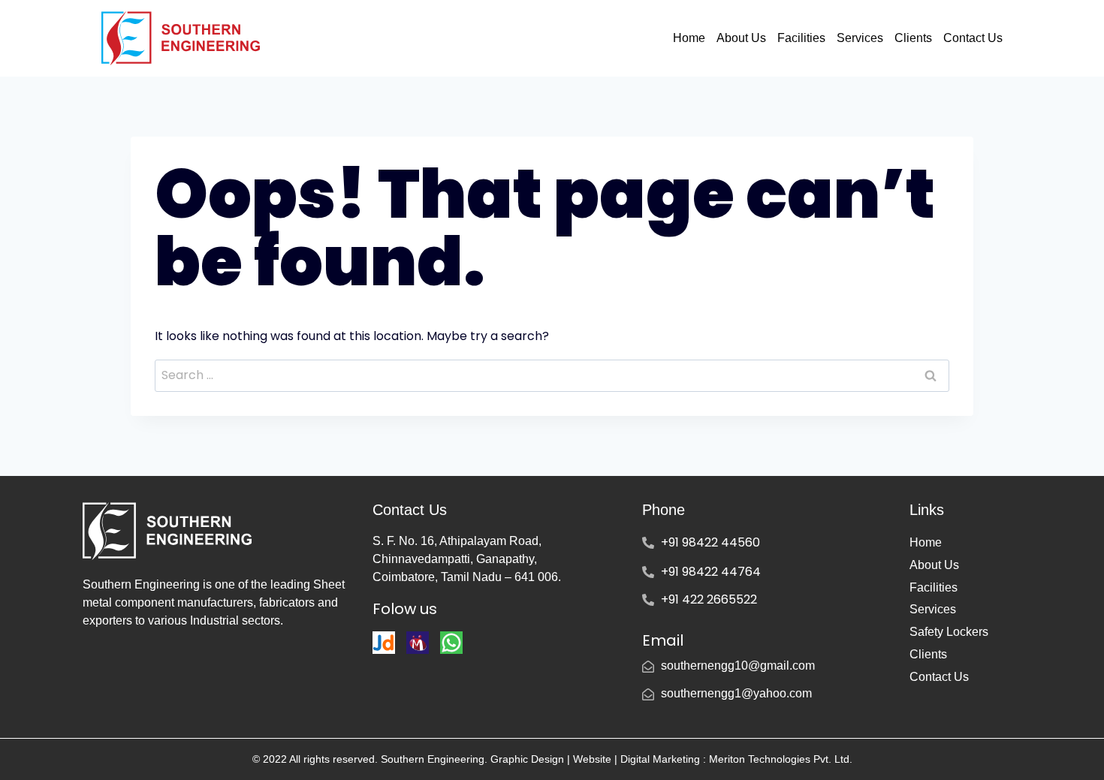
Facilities (801, 38)
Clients (913, 38)
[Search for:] (552, 375)
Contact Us (973, 38)
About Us (741, 38)
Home (689, 38)
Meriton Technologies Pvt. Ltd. (779, 759)
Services (860, 38)
